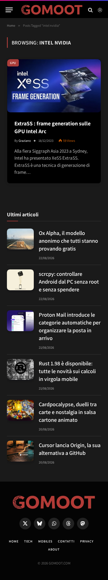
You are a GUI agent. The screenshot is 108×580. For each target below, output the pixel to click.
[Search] (90, 10)
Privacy (87, 541)
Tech (28, 541)
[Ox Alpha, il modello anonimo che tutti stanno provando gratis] (20, 239)
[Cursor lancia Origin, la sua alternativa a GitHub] (20, 451)
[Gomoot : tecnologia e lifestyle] (52, 10)
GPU (13, 63)
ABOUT (54, 549)
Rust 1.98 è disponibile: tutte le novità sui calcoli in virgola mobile (67, 371)
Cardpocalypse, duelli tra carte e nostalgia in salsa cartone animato (68, 412)
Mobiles (45, 541)
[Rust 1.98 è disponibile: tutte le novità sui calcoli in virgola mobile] (20, 369)
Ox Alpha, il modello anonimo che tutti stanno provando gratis (68, 240)
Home (13, 541)
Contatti (66, 541)
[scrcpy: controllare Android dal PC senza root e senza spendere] (20, 279)
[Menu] (9, 10)
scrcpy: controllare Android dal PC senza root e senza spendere (69, 281)
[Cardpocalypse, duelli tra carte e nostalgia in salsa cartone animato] (20, 410)
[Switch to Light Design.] (99, 10)
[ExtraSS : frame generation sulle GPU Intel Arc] (54, 85)
